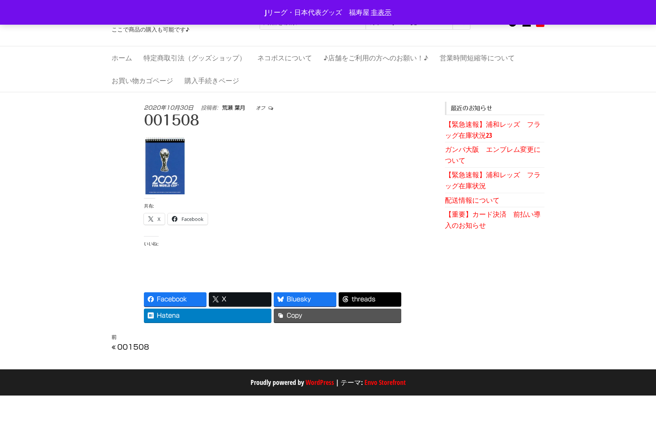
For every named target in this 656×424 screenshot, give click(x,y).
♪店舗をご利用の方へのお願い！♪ (375, 57)
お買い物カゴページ (142, 80)
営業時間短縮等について (477, 57)
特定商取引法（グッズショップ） (195, 57)
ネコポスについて (284, 57)
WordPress (320, 382)
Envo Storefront (385, 382)
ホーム (122, 57)
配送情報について (472, 200)
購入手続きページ (211, 80)
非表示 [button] (381, 12)
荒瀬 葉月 (234, 107)
